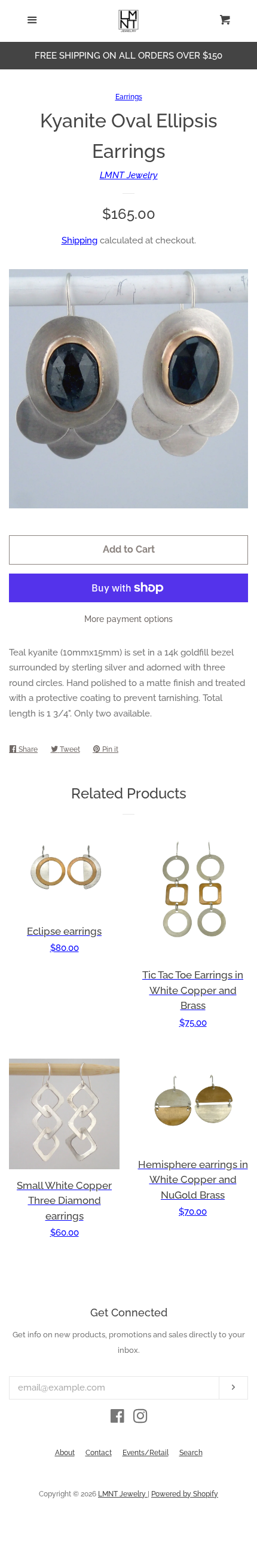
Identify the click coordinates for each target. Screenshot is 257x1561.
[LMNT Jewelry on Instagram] (140, 1418)
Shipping (79, 240)
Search (191, 1453)
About (65, 1453)
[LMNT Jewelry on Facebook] (117, 1418)
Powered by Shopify (184, 1494)
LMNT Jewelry (129, 175)
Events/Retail (146, 1453)
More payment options (128, 619)
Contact (98, 1453)
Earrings (128, 97)
